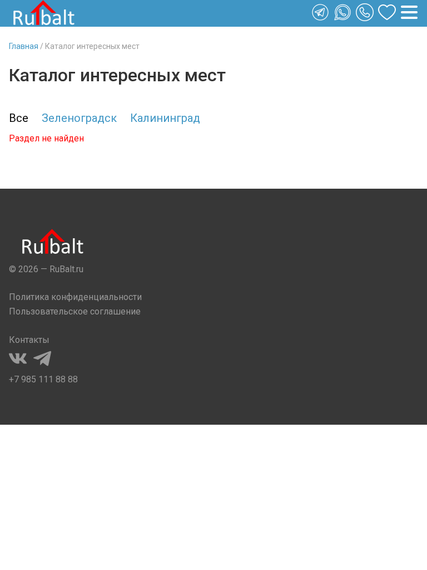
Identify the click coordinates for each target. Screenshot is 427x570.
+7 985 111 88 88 (43, 379)
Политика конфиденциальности (75, 297)
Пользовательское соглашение (75, 311)
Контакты (29, 340)
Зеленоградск (79, 118)
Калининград (165, 118)
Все (18, 118)
